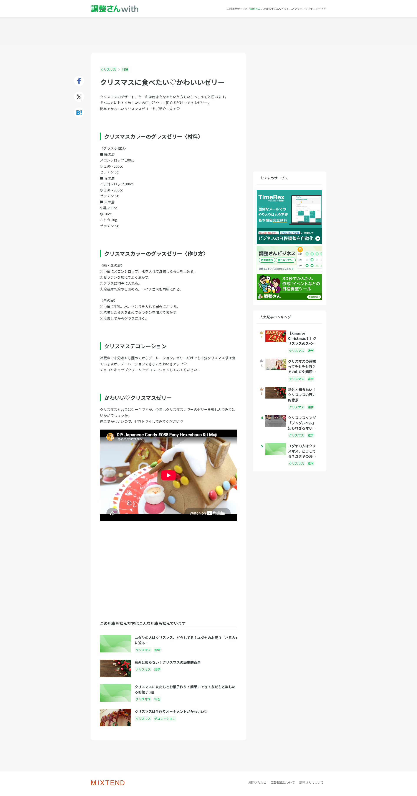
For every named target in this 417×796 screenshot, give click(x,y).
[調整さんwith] (114, 8)
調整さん (255, 8)
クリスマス (108, 69)
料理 (125, 69)
